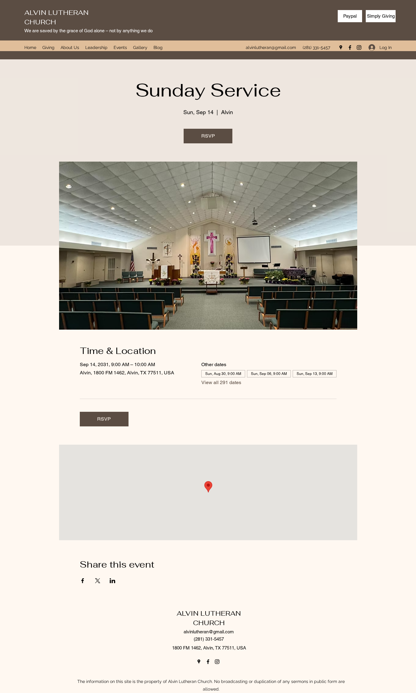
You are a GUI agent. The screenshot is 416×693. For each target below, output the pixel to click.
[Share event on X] (97, 580)
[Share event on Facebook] (83, 580)
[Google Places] (341, 47)
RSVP (208, 136)
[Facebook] (350, 47)
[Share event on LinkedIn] (112, 580)
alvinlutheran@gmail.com (271, 47)
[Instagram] (359, 47)
